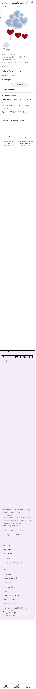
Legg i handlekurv (19, 84)
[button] (9, 137)
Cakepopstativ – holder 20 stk (9, 142)
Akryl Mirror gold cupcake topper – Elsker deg (25, 142)
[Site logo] (19, 3)
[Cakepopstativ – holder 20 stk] (9, 132)
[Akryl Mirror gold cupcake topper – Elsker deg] (25, 132)
